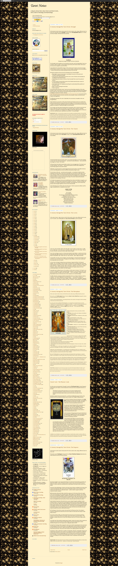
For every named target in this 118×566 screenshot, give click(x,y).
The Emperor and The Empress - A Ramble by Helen (42, 175)
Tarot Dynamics (36, 424)
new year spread (36, 380)
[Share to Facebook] (69, 122)
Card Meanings (36, 304)
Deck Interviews (36, 325)
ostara (34, 393)
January (35, 266)
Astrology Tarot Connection (38, 299)
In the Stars (35, 353)
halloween (35, 345)
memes (34, 373)
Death (34, 323)
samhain (35, 409)
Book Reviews (35, 301)
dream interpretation (37, 329)
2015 (34, 227)
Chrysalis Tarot (36, 318)
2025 (34, 212)
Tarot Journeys (36, 506)
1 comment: (62, 122)
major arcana (35, 370)
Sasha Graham (36, 410)
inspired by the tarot (37, 354)
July (35, 244)
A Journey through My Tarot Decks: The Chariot (64, 129)
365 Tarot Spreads (36, 274)
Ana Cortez (35, 284)
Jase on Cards (36, 514)
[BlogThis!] (67, 122)
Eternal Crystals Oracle (37, 334)
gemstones (35, 339)
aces (34, 279)
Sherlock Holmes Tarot (37, 412)
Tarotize (35, 504)
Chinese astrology (36, 315)
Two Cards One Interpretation (38, 434)
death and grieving (36, 324)
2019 (34, 221)
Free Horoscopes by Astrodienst (38, 150)
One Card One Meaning (37, 384)
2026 (34, 211)
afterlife (34, 280)
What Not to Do (36, 439)
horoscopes (35, 349)
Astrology (35, 295)
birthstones (35, 300)
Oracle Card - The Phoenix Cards (59, 382)
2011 (34, 233)
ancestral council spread (37, 285)
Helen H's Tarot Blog (37, 501)
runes (34, 408)
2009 (34, 268)
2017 (34, 224)
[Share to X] (68, 122)
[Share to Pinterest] (70, 122)
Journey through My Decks (38, 359)
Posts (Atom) (57, 551)
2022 (34, 217)
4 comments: (62, 206)
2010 (34, 235)
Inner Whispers (36, 529)
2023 (34, 215)
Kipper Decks (35, 360)
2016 (34, 226)
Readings (35, 403)
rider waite (35, 405)
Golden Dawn (35, 343)
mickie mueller (36, 374)
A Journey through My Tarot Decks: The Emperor (64, 447)
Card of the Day (36, 305)
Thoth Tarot (35, 432)
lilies (34, 364)
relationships (35, 404)
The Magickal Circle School (38, 34)
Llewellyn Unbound (37, 489)
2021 (34, 218)
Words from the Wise (37, 442)
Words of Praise (36, 443)
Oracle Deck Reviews (37, 390)
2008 (34, 269)
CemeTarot (35, 311)
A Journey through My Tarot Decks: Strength (63, 27)
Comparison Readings (37, 319)
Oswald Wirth (35, 394)
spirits (34, 413)
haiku (34, 344)
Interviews (35, 355)
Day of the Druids (36, 321)
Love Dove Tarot (37, 512)
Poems (34, 399)
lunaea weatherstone (37, 369)
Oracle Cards (35, 389)
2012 (34, 232)
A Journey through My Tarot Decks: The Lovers (63, 213)
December (36, 236)
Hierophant (35, 348)
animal (34, 286)
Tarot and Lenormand (37, 418)
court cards (35, 320)
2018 (34, 223)
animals (34, 291)
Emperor (34, 333)
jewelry (34, 358)
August (35, 242)
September (36, 241)
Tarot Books (35, 422)
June (35, 245)
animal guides (35, 289)
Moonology (35, 375)
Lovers (34, 368)
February (36, 264)
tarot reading (35, 427)
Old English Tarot (36, 383)
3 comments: (62, 284)
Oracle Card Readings (37, 388)
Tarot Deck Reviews (36, 423)
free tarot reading (37, 55)
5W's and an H (35, 276)
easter (34, 330)
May (35, 260)
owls (34, 395)
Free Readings (35, 338)
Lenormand (35, 363)
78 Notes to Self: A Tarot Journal (39, 509)
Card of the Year (36, 306)
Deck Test (35, 326)
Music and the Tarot (37, 378)
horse (34, 350)
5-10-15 (34, 275)
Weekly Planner (36, 438)
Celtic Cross (35, 310)
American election (36, 281)
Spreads (34, 414)
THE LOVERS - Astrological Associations (40, 183)
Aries (34, 294)
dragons (34, 328)
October (35, 239)
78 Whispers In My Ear (38, 517)
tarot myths (35, 425)
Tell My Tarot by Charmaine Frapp (40, 535)
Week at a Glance (36, 437)
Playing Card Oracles (37, 398)
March (35, 263)
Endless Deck (36, 526)
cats (34, 309)
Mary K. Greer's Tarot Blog (38, 492)
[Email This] (65, 122)
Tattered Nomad (36, 428)
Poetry (34, 400)
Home (34, 24)
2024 (34, 214)
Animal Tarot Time (36, 290)
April (35, 261)
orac (34, 385)
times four (35, 433)
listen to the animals (37, 365)
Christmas (35, 316)
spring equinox (36, 415)
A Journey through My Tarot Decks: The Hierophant (65, 291)
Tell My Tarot (35, 429)
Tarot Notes (38, 6)
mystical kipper (36, 379)
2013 (34, 230)
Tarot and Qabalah (36, 419)
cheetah (34, 314)
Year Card (35, 444)
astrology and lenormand (38, 296)
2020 (34, 220)
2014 (34, 229)
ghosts (34, 340)
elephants (35, 331)
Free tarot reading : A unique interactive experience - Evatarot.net (39, 533)
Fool (34, 336)
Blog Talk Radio (36, 127)
